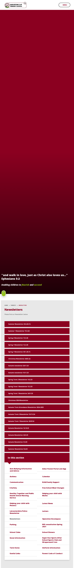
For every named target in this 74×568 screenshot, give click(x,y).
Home (6, 305)
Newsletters (23, 305)
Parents (13, 305)
